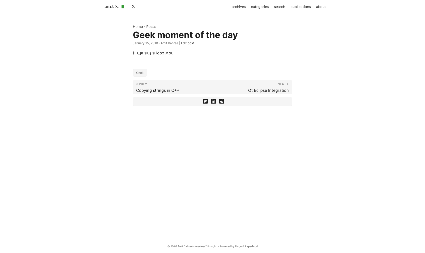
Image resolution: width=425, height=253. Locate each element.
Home (138, 26)
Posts (151, 26)
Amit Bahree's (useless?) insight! (197, 246)
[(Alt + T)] (133, 6)
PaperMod (251, 246)
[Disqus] (212, 170)
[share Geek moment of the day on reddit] (221, 102)
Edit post (187, 43)
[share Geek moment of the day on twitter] (205, 102)
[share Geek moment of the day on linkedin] (213, 102)
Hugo (238, 246)
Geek (140, 73)
